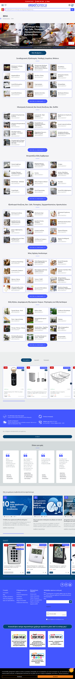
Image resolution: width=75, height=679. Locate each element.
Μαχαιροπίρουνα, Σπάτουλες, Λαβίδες (40, 164)
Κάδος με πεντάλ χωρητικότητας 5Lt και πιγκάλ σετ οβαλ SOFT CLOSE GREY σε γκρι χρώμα (37, 392)
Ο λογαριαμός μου (22, 590)
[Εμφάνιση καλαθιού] (72, 5)
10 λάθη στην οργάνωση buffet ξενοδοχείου (15, 519)
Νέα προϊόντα (26, 360)
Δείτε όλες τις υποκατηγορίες (37, 101)
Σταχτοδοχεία (14, 190)
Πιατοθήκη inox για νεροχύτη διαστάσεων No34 (57, 392)
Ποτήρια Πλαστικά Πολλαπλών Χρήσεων (16, 173)
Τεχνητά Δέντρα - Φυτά (17, 310)
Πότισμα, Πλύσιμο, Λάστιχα (18, 328)
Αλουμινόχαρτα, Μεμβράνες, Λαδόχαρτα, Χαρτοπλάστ (64, 279)
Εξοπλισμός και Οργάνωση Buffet (64, 115)
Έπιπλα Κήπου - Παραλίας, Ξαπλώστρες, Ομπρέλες (41, 328)
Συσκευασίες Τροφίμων (17, 270)
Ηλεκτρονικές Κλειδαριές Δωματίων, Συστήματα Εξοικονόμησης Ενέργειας (41, 67)
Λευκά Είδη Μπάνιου (16, 93)
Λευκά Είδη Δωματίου (16, 84)
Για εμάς (5, 590)
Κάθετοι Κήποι (38, 310)
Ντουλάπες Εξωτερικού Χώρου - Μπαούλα (40, 336)
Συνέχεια (37, 436)
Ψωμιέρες (60, 181)
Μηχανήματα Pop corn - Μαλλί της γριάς (41, 133)
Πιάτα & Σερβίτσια (16, 164)
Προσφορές (46, 360)
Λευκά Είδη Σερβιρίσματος (64, 190)
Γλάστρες (60, 319)
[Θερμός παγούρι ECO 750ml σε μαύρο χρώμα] (14, 377)
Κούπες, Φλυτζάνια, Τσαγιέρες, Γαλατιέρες (63, 173)
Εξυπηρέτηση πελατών (34, 591)
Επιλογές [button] (19, 676)
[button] (69, 43)
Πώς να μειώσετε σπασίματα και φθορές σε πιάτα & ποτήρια (47, 520)
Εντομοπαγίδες (61, 336)
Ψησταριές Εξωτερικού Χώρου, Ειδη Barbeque (17, 336)
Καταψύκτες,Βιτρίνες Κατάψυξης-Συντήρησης (64, 133)
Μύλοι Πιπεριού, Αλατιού (41, 181)
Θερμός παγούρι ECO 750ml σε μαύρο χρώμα (13, 392)
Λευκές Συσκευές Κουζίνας (64, 124)
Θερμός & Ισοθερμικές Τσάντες (63, 239)
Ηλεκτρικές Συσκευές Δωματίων (63, 75)
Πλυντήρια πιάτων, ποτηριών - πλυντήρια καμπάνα (16, 133)
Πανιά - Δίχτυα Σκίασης (17, 319)
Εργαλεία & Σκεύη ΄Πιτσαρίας (39, 221)
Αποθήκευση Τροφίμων (40, 239)
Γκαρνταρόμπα (38, 84)
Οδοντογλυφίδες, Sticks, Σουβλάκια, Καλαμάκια (17, 288)
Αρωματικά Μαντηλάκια (41, 288)
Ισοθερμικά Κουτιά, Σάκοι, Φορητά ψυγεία (17, 239)
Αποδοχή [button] (55, 676)
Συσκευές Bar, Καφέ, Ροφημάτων (40, 115)
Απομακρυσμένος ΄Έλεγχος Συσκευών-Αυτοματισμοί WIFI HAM (17, 142)
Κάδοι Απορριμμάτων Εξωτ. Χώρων (63, 328)
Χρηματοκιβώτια (15, 75)
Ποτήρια (60, 164)
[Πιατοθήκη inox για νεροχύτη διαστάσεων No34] (60, 377)
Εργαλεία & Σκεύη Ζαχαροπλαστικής (15, 221)
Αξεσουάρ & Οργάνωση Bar (64, 213)
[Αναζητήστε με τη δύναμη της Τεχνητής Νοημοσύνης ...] (72, 9)
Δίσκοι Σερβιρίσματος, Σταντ (17, 230)
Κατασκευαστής (6, 18)
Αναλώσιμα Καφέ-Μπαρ (17, 261)
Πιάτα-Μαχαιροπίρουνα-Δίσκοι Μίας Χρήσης (41, 261)
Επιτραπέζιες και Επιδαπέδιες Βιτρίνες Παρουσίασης (40, 124)
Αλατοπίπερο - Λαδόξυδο (17, 181)
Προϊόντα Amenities (40, 93)
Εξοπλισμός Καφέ (39, 213)
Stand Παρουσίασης (40, 190)
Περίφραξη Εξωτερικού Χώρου (40, 319)
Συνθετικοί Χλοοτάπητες (64, 310)
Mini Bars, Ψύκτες (39, 75)
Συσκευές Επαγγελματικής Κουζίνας (17, 115)
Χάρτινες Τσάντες (15, 279)
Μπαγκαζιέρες (61, 84)
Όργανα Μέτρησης (62, 230)
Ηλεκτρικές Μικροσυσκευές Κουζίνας (18, 124)
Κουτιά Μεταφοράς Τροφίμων (63, 261)
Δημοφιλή (36, 360)
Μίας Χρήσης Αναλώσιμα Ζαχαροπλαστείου (41, 270)
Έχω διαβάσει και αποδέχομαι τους (57, 620)
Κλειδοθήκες (61, 66)
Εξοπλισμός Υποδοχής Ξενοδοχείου (16, 66)
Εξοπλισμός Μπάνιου (63, 93)
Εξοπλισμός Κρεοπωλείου (64, 221)
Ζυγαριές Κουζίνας (39, 230)
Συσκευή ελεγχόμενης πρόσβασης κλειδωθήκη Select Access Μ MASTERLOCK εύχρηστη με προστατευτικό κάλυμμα (12, 566)
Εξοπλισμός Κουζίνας (16, 213)
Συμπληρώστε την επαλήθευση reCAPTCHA (55, 610)
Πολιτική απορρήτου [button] (63, 673)
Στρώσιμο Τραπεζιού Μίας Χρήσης (64, 270)
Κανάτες (37, 173)
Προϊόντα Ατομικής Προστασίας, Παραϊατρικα (64, 288)
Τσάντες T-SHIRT (39, 279)
